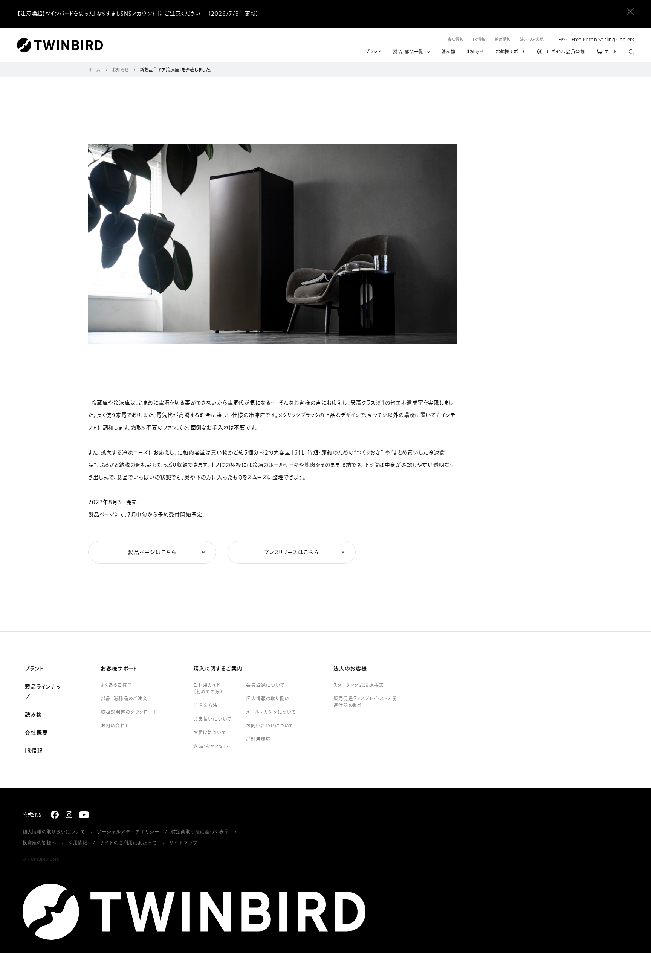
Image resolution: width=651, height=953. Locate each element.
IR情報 (479, 39)
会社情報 (456, 39)
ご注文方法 (205, 705)
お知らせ (475, 52)
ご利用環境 (258, 739)
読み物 (448, 52)
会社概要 (36, 733)
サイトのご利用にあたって (128, 842)
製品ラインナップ (43, 692)
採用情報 (503, 39)
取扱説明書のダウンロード (129, 712)
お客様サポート (510, 52)
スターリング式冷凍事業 (358, 685)
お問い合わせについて (269, 725)
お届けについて (209, 732)
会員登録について (265, 685)
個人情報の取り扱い (267, 698)
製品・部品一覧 (408, 52)
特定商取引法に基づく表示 (200, 831)
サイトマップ (183, 842)
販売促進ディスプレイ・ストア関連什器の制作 (365, 702)
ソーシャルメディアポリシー (128, 831)
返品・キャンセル (210, 746)
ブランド (373, 52)
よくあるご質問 (116, 685)
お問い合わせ (115, 725)
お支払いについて (212, 719)
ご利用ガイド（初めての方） (207, 688)
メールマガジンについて (271, 712)
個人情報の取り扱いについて (54, 831)
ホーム (94, 70)
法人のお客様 (532, 39)
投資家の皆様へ (39, 842)
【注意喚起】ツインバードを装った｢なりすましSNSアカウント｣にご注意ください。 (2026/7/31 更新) (137, 14)
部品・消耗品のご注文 (124, 698)
